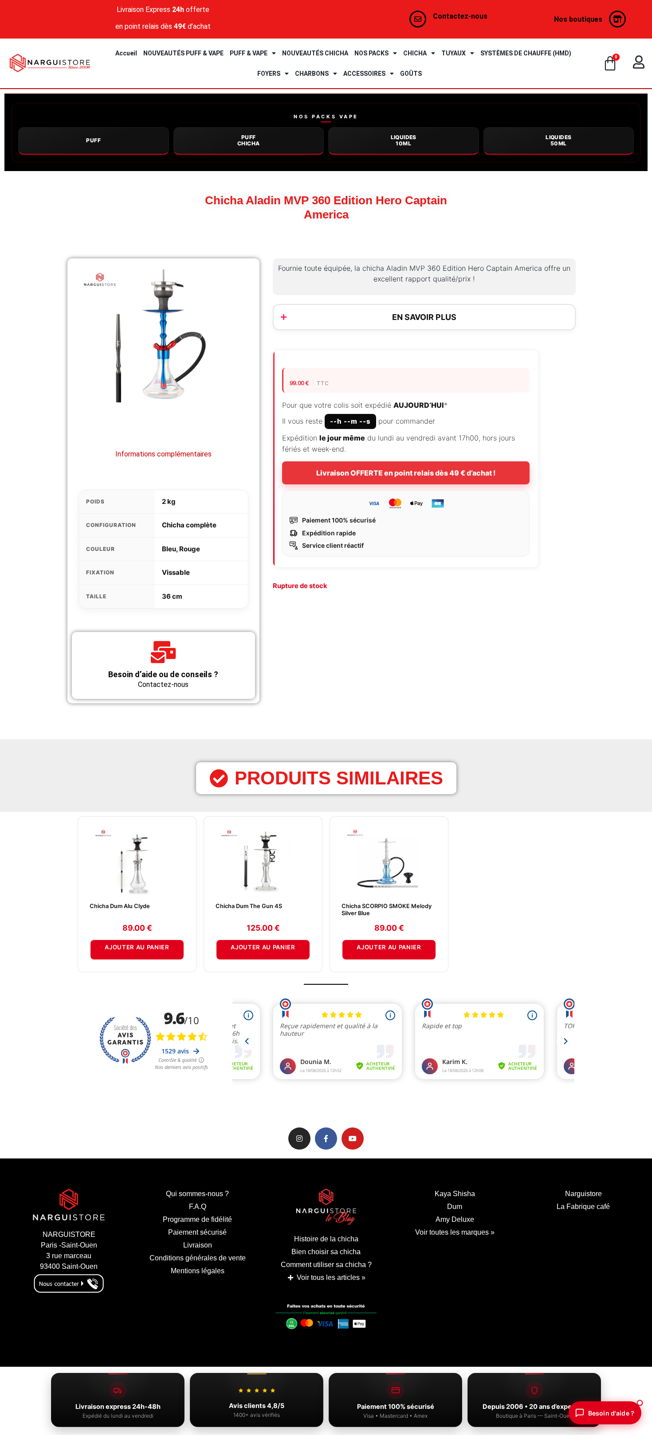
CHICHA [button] (415, 53)
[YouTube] (353, 1138)
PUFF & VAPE (248, 53)
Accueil (126, 53)
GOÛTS (411, 73)
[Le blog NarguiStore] (326, 1207)
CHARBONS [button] (312, 73)
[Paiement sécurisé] (326, 1319)
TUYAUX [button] (453, 53)
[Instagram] (299, 1138)
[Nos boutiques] (617, 19)
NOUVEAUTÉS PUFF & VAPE (183, 53)
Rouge (189, 549)
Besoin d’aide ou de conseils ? (163, 674)
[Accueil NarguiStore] (50, 63)
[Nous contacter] (417, 19)
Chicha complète (189, 525)
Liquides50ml (558, 140)
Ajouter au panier (137, 947)
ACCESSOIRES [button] (364, 73)
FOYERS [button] (268, 73)
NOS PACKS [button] (371, 53)
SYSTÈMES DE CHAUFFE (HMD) (525, 53)
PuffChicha (248, 140)
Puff (93, 140)
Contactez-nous (460, 16)
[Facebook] (326, 1138)
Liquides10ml (403, 140)
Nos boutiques (578, 19)
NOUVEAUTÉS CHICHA (315, 53)
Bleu (169, 549)
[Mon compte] (638, 62)
